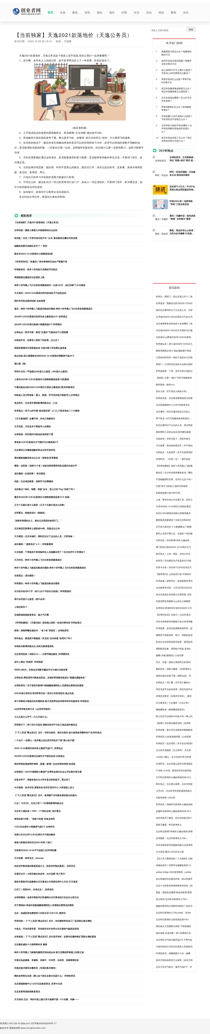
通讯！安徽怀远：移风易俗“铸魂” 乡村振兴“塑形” (182, 217)
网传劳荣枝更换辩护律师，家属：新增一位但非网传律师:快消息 (44, 763)
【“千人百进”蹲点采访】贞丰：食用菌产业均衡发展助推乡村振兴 (45, 795)
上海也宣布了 (20, 606)
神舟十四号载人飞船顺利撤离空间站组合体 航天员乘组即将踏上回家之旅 (49, 952)
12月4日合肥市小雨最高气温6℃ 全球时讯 (34, 826)
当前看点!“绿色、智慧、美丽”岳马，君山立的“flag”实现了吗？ (44, 489)
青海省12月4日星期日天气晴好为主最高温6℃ (36, 442)
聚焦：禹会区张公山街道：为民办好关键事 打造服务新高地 (182, 232)
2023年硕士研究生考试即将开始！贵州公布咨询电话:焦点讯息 (44, 693)
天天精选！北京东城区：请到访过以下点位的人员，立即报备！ (44, 536)
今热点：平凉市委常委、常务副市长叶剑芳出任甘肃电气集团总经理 (46, 928)
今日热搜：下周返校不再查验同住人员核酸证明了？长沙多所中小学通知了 (49, 551)
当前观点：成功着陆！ (25, 575)
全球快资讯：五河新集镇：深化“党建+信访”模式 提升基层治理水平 (182, 159)
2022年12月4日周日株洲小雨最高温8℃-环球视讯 (38, 324)
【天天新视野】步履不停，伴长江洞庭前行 (34, 418)
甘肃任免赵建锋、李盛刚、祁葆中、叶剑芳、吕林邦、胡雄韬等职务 (46, 960)
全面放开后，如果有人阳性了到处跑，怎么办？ (36, 339)
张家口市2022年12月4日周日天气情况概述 (34, 834)
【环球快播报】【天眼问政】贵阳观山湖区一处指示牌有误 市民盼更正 (48, 622)
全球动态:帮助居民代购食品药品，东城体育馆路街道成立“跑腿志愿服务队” (50, 677)
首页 (50, 12)
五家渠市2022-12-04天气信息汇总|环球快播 (35, 850)
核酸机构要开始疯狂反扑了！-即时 (30, 245)
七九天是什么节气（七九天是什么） (31, 716)
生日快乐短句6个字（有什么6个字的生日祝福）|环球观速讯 (42, 591)
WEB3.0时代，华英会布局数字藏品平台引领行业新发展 (40, 669)
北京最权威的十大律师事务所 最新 (30, 944)
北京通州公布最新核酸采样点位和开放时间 (34, 449)
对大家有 (48, 208)
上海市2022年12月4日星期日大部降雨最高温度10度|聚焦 (41, 379)
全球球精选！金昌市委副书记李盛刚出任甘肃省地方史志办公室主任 (46, 897)
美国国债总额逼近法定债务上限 (29, 277)
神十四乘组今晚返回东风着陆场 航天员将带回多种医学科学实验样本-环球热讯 (51, 701)
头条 (62, 12)
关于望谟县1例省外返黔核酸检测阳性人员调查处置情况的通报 (44, 905)
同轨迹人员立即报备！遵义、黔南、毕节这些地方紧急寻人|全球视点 (46, 394)
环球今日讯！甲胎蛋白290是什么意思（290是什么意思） (41, 371)
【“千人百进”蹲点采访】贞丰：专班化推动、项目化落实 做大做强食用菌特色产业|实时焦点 (58, 732)
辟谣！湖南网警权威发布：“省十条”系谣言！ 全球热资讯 (41, 630)
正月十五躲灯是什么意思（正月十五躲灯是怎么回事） (40, 504)
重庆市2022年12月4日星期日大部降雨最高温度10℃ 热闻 (41, 496)
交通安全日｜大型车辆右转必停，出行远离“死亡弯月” (40, 873)
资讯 (87, 12)
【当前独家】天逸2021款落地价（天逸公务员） (37, 222)
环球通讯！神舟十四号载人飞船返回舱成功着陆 (36, 583)
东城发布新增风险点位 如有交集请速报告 (34, 646)
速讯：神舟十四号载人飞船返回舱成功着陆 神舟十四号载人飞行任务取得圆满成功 (53, 308)
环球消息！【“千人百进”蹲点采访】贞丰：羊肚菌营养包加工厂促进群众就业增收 (53, 920)
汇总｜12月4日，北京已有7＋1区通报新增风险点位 (38, 803)
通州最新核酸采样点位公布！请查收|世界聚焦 (36, 457)
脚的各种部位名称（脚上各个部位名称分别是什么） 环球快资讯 (44, 975)
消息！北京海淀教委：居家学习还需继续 (33, 481)
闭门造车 (31, 208)
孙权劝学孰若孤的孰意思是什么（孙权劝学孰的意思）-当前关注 (44, 865)
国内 (99, 12)
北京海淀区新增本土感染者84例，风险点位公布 (37, 528)
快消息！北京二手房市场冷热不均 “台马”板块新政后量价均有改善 (45, 237)
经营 (124, 12)
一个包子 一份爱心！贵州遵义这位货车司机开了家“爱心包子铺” (44, 740)
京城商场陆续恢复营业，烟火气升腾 (31, 614)
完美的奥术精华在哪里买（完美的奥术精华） (35, 967)
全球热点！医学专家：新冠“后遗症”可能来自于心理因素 (41, 332)
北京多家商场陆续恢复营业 (27, 991)
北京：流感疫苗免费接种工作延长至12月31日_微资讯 (40, 912)
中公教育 (39, 208)
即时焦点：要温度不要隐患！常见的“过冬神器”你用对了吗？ (43, 638)
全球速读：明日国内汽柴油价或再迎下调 (33, 434)
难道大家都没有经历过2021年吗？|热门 (33, 842)
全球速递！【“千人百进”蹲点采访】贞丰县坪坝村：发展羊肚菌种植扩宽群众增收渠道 (55, 936)
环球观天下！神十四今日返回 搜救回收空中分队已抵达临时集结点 (45, 724)
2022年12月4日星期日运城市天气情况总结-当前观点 (39, 755)
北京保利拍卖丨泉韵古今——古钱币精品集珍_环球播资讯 (41, 653)
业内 (185, 12)
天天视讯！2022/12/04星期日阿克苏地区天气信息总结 (40, 292)
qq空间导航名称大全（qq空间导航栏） (33, 708)
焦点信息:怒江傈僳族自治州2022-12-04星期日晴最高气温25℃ (44, 355)
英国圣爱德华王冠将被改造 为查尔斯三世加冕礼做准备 (40, 347)
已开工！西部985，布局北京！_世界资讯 (34, 889)
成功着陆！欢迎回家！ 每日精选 (29, 473)
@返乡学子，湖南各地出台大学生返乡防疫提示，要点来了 (42, 779)
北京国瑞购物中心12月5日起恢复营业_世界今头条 (38, 983)
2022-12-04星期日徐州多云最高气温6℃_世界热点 (38, 748)
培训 (161, 12)
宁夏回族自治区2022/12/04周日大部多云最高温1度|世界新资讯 (44, 387)
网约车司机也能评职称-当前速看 (29, 300)
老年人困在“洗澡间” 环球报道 (28, 661)
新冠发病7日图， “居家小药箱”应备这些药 (34, 818)
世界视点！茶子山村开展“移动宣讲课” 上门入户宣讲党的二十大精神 (46, 410)
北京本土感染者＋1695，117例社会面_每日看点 (37, 810)
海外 (112, 12)
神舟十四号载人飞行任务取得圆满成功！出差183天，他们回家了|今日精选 (49, 285)
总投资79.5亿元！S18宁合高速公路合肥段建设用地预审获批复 (182, 188)
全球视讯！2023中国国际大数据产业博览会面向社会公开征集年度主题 (48, 771)
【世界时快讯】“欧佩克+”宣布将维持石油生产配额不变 (40, 261)
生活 (136, 12)
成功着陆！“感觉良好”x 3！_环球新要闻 (33, 544)
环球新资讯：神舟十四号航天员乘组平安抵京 (35, 269)
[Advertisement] (176, 263)
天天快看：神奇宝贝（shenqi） (29, 857)
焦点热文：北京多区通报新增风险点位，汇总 (35, 402)
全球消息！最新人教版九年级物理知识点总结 (35, 230)
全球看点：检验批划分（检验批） (30, 512)
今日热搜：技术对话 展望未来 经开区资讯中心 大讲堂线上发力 (44, 787)
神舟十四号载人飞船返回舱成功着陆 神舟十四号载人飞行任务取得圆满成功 (50, 567)
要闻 (173, 12)
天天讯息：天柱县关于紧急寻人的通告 (32, 426)
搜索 (191, 29)
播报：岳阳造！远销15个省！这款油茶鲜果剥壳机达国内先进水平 (45, 465)
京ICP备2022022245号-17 (43, 1023)
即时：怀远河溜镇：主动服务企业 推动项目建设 (182, 173)
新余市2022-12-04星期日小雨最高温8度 (33, 253)
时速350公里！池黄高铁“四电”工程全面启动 (181, 202)
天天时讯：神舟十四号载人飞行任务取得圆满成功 (38, 559)
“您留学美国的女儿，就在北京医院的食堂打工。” (38, 520)
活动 (149, 12)
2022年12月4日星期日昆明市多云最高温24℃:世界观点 (40, 316)
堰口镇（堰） (20, 363)
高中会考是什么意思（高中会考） (30, 598)
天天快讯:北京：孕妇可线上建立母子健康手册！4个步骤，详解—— (46, 999)
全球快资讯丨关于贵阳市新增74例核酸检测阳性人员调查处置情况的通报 (48, 685)
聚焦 (75, 12)
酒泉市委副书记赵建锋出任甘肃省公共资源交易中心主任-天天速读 (45, 881)
